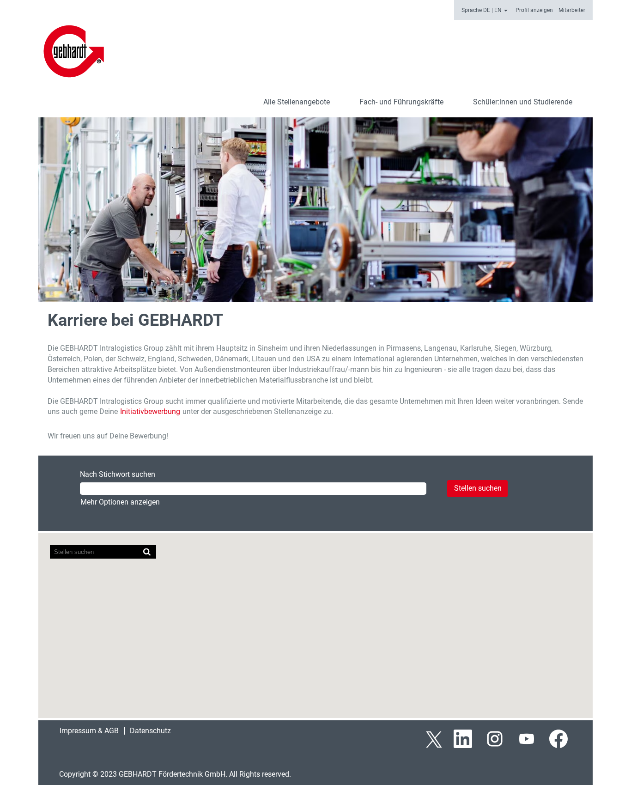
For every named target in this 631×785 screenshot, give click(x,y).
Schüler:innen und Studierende (522, 101)
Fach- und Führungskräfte (401, 101)
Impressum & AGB (89, 730)
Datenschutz (150, 730)
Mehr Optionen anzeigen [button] (120, 502)
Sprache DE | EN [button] (482, 10)
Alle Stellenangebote (296, 101)
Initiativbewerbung (150, 411)
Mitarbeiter (571, 10)
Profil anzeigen (534, 10)
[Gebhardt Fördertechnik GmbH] (73, 51)
